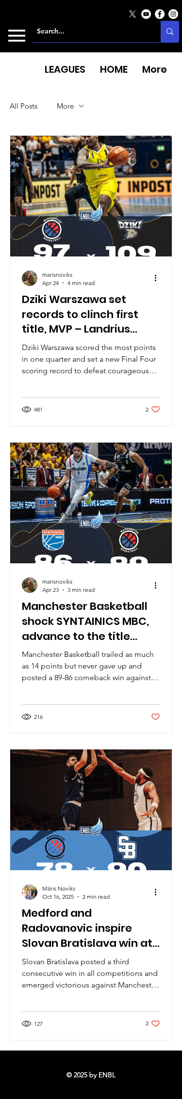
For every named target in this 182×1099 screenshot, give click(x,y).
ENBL (107, 1074)
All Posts (23, 106)
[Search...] (170, 31)
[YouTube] (146, 14)
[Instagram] (173, 14)
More (65, 106)
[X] (132, 14)
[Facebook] (160, 14)
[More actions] (159, 278)
